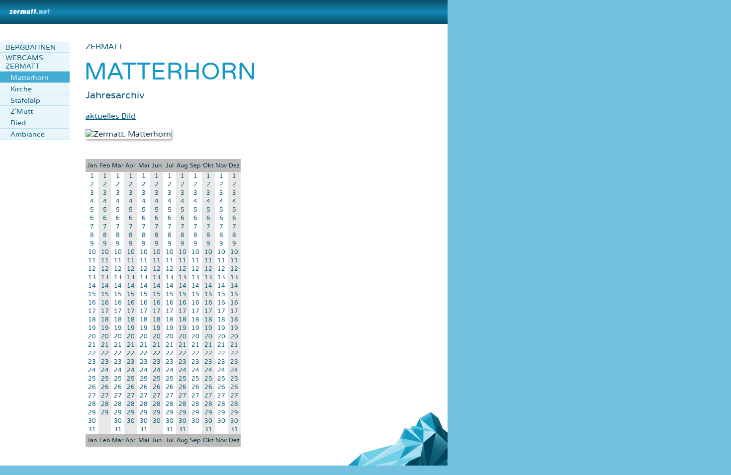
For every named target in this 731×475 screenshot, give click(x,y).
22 (92, 353)
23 (92, 362)
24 (92, 370)
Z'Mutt (21, 111)
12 (92, 269)
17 (92, 311)
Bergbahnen (30, 47)
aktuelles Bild (111, 116)
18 (92, 319)
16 (92, 303)
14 (92, 286)
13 (92, 277)
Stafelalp (25, 100)
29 (92, 412)
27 (92, 395)
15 (92, 294)
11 (92, 260)
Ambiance (27, 134)
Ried (18, 123)
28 (92, 404)
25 (92, 379)
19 (92, 328)
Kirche (21, 89)
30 (92, 421)
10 (92, 252)
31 (92, 429)
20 (92, 336)
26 (92, 387)
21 (92, 345)
